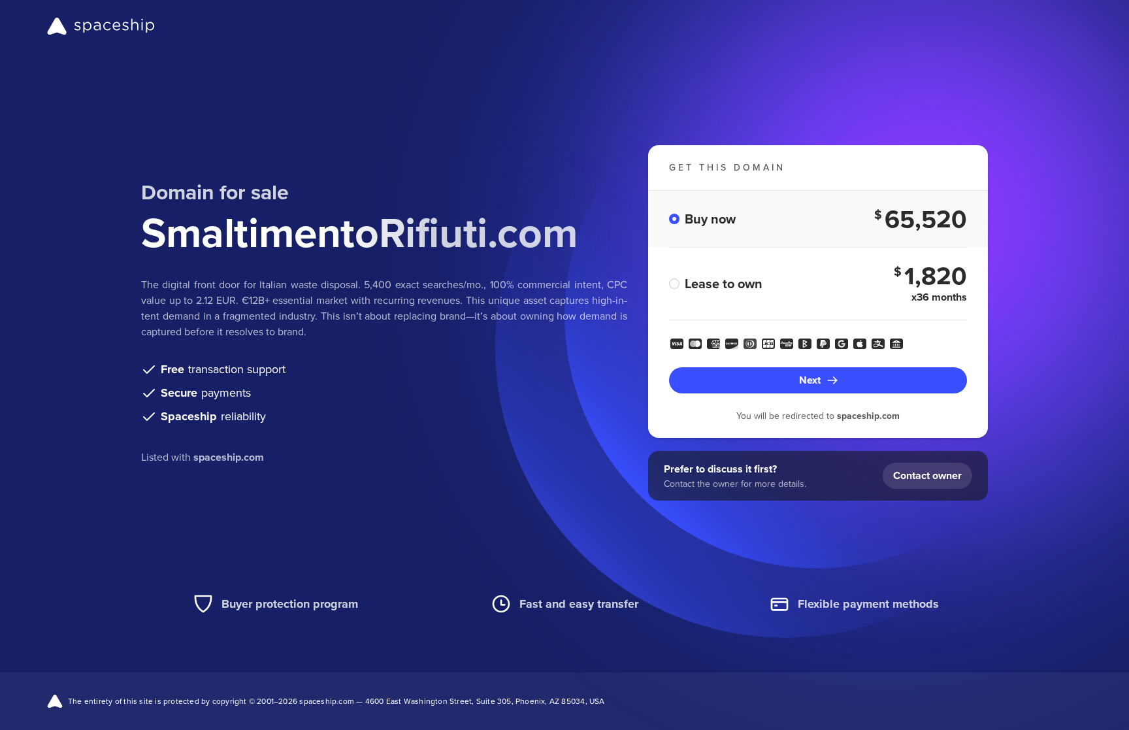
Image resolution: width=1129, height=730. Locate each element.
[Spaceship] (101, 26)
